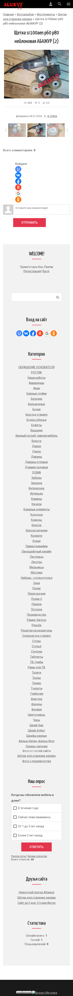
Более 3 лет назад (30, 835)
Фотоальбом (25, 14)
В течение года (28, 807)
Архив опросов (37, 856)
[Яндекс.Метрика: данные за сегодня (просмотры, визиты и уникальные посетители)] (44, 993)
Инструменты (46, 14)
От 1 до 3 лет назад (31, 826)
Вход (46, 271)
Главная (8, 14)
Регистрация (32, 271)
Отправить (29, 222)
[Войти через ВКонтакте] (18, 175)
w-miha (52, 116)
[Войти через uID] (18, 169)
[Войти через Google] (18, 193)
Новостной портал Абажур (36, 892)
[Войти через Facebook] (18, 181)
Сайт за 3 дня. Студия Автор (37, 902)
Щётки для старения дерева (36, 897)
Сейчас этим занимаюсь (34, 817)
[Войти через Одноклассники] (18, 199)
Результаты (18, 856)
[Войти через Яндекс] (18, 187)
